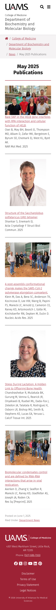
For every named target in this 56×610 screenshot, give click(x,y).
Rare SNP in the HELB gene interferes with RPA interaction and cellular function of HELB (27, 121)
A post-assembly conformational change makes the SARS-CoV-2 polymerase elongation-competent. (26, 288)
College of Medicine (16, 15)
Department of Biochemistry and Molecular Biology (20, 24)
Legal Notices (28, 590)
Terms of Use (28, 579)
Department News (29, 520)
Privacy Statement (28, 585)
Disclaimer (28, 573)
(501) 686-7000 (32, 555)
